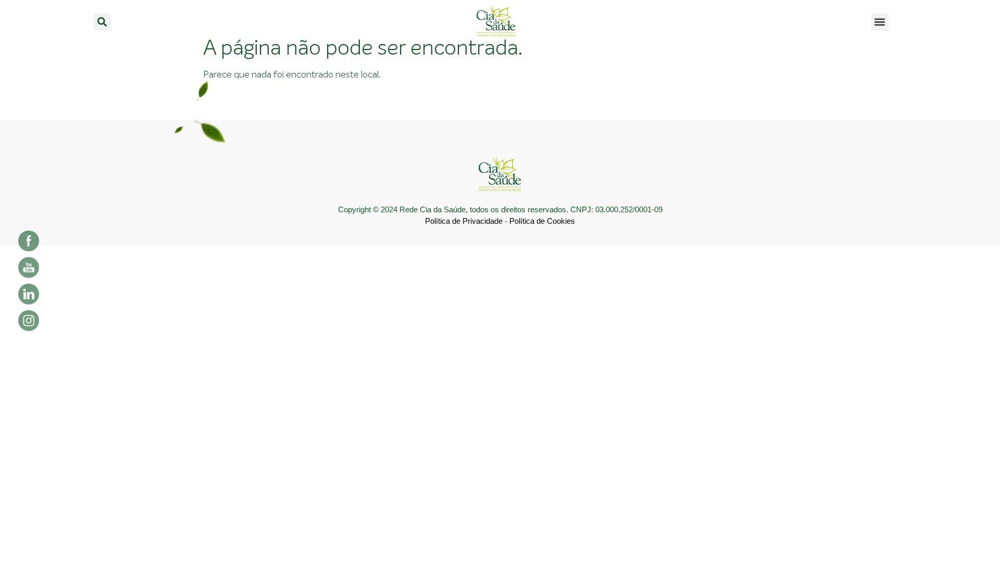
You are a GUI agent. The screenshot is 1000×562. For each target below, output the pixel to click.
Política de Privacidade (464, 220)
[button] (102, 22)
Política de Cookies (542, 220)
